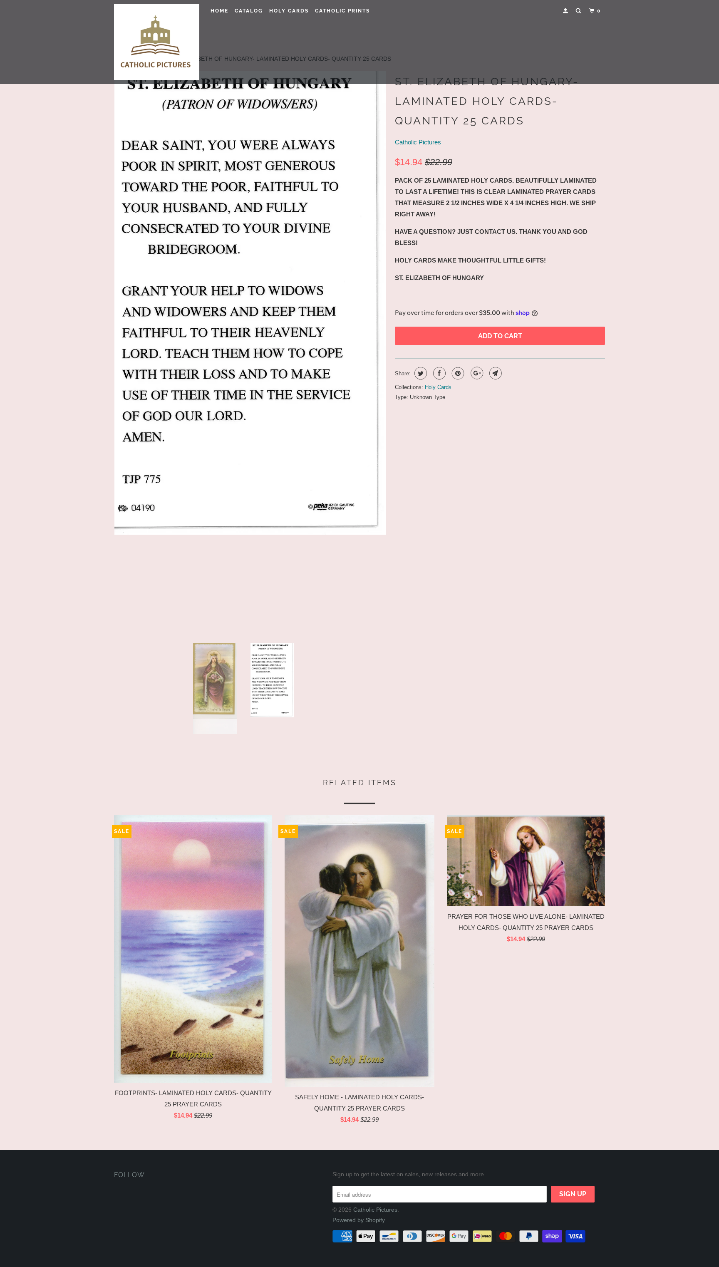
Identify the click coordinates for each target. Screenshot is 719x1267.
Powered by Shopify (358, 1220)
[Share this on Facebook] (438, 373)
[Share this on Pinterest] (457, 373)
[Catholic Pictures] (156, 42)
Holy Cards (289, 11)
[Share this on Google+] (476, 373)
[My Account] (566, 11)
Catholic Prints (342, 11)
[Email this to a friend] (494, 373)
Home (219, 11)
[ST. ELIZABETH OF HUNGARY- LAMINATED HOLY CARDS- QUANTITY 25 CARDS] (250, 353)
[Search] (579, 11)
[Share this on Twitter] (419, 373)
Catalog (249, 11)
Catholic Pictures (418, 142)
